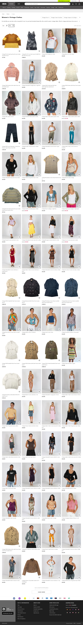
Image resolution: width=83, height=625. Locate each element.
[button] (67, 609)
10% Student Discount (22, 612)
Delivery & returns (21, 609)
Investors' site (36, 610)
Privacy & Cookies (69, 623)
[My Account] (72, 4)
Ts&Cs (75, 623)
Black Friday (51, 610)
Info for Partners (52, 612)
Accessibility (79, 623)
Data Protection (20, 616)
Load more (41, 592)
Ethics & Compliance (21, 618)
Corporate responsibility (38, 609)
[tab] (4, 7)
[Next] (80, 18)
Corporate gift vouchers (53, 609)
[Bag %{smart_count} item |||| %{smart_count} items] (79, 4)
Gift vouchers (51, 607)
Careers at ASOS (37, 607)
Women (8, 14)
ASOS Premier (20, 610)
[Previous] (40, 18)
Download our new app (64, 1)
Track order (20, 607)
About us (35, 605)
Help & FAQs (73, 1)
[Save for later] (19, 51)
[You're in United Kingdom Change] (79, 1)
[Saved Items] (76, 4)
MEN (19, 3)
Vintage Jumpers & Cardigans (70, 17)
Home (3, 14)
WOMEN (11, 3)
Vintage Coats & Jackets (56, 17)
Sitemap (19, 614)
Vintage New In (45, 17)
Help (18, 605)
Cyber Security (36, 612)
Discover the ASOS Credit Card (55, 614)
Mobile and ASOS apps (53, 605)
